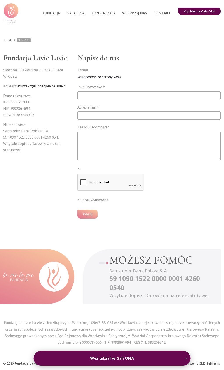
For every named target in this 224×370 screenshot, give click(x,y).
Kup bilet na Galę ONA (199, 11)
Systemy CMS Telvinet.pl (203, 363)
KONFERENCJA (103, 13)
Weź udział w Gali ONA (112, 358)
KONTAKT (162, 13)
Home (8, 40)
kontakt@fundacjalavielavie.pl (42, 86)
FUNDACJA (51, 13)
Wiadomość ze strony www (99, 73)
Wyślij (87, 214)
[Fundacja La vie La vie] (36, 277)
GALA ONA (75, 13)
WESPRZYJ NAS (134, 13)
